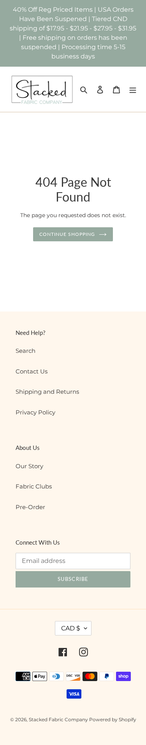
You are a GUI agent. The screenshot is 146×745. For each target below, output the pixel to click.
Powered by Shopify (112, 719)
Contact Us (31, 371)
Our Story (29, 466)
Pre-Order (30, 507)
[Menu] (133, 89)
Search (25, 350)
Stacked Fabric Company (59, 719)
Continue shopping (67, 234)
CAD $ (70, 628)
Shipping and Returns (47, 391)
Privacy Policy (35, 412)
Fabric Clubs (34, 486)
